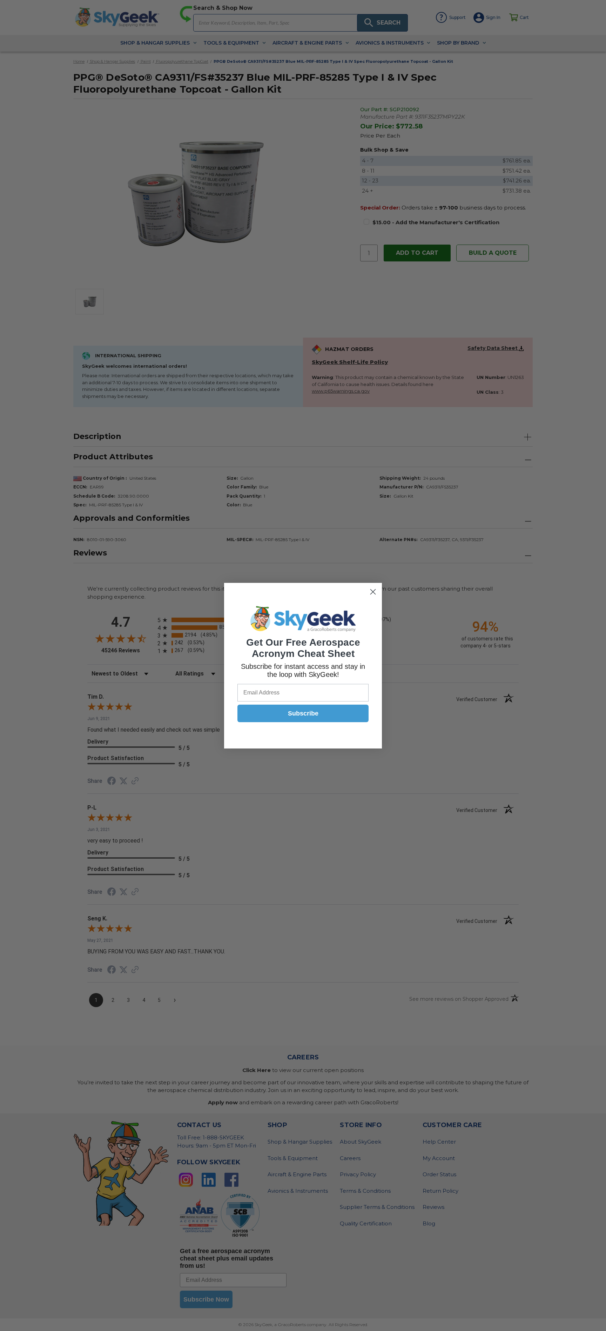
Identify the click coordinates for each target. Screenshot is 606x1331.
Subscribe (303, 713)
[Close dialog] (373, 592)
